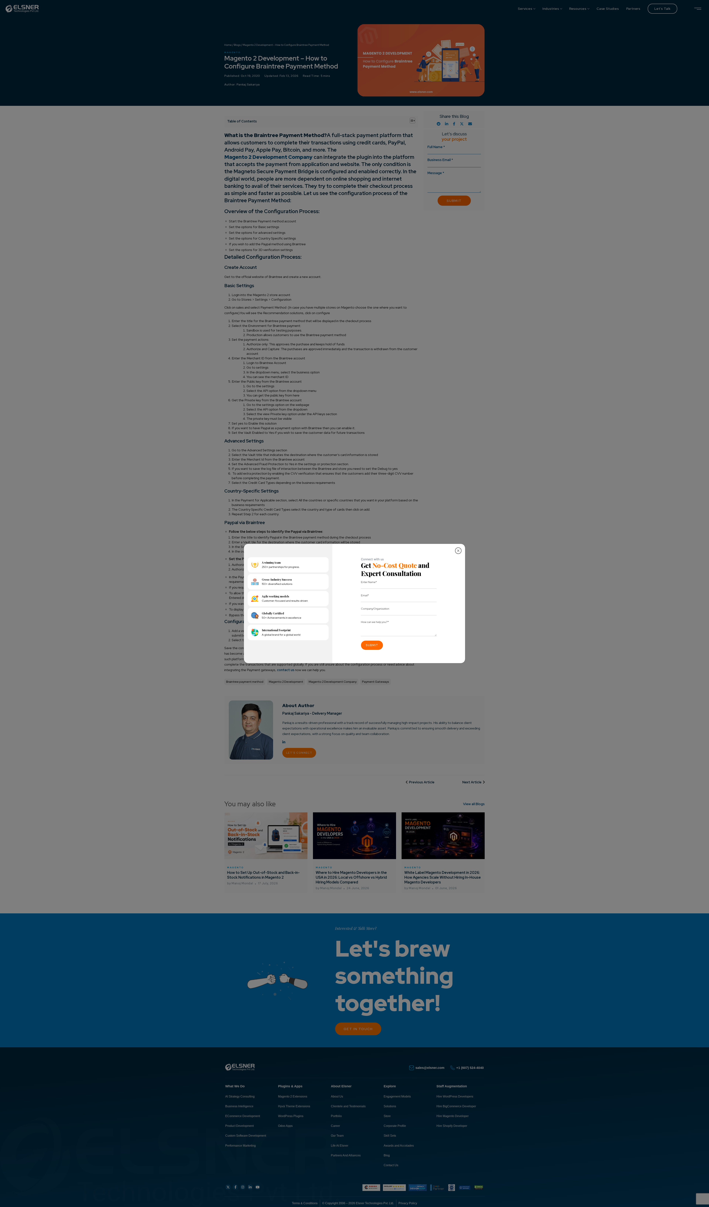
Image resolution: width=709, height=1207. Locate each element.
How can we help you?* (375, 622)
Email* (365, 595)
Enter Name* (369, 582)
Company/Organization (375, 608)
